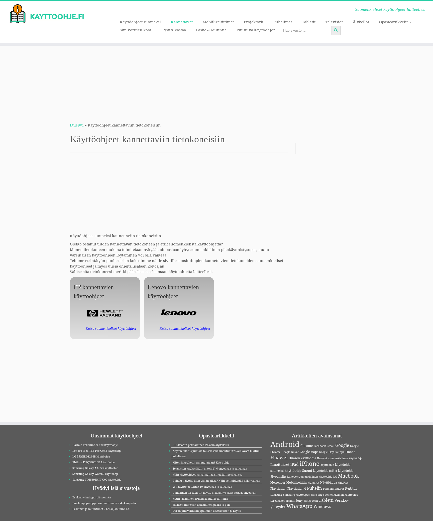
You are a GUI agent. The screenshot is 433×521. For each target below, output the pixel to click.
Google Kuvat (290, 452)
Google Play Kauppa (332, 452)
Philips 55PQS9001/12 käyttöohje (93, 462)
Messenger (277, 482)
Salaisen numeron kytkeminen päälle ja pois (201, 504)
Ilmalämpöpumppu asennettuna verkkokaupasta (104, 503)
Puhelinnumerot (333, 488)
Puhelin (314, 488)
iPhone (309, 464)
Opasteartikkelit (394, 21)
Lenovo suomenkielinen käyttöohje (309, 476)
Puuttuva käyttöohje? (256, 29)
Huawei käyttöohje (302, 458)
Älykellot (361, 21)
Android (284, 444)
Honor (350, 452)
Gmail (330, 446)
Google (342, 445)
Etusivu (77, 124)
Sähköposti (311, 500)
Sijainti (290, 500)
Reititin (351, 488)
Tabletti (326, 500)
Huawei (279, 457)
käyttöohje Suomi (298, 470)
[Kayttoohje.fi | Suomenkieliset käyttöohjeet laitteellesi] (50, 14)
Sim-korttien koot (135, 29)
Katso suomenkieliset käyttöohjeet (111, 328)
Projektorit (253, 21)
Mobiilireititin (296, 482)
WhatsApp (299, 505)
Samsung (276, 494)
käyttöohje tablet (325, 471)
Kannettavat (182, 21)
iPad (294, 464)
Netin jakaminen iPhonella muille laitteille (200, 498)
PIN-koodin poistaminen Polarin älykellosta (201, 445)
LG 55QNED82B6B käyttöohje (91, 456)
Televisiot (334, 21)
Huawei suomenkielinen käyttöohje (339, 458)
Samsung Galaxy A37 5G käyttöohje (95, 468)
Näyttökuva (328, 482)
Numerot (313, 482)
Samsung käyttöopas (296, 494)
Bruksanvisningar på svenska (91, 497)
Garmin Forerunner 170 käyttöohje (95, 445)
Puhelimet (282, 21)
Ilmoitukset (279, 464)
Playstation (278, 488)
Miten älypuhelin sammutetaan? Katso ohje (201, 462)
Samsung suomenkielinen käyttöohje (334, 494)
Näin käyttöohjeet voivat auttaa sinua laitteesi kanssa (207, 474)
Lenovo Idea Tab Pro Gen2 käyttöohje (96, 450)
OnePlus (343, 482)
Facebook (320, 446)
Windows (322, 506)
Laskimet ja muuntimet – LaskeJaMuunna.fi (101, 509)
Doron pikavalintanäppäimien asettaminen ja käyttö (207, 510)
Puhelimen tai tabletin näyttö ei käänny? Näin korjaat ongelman (214, 492)
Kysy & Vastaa (173, 29)
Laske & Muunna (211, 29)
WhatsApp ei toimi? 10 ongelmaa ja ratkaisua (202, 486)
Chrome (306, 445)
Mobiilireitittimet (218, 21)
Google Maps (309, 452)
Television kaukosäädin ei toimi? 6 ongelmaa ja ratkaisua (210, 468)
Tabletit (308, 21)
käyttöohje (327, 465)
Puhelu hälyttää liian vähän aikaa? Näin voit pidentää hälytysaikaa (216, 480)
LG (335, 476)
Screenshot (277, 500)
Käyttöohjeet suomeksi (140, 21)
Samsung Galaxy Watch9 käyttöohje (95, 474)
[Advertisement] (216, 81)
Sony (299, 500)
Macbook (348, 476)
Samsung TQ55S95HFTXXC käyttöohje (96, 479)
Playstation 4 (296, 488)
